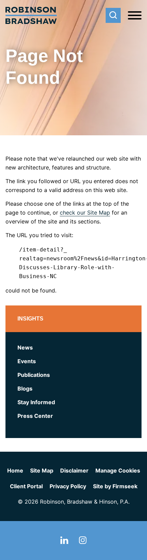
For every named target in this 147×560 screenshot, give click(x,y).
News (25, 347)
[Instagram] (83, 541)
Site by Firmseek (115, 486)
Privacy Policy (68, 486)
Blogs (24, 388)
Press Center (35, 415)
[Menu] (134, 16)
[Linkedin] (64, 541)
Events (26, 361)
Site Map (41, 470)
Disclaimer (74, 470)
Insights (30, 319)
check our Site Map (85, 212)
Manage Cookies (117, 470)
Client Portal (26, 486)
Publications (33, 374)
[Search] (113, 15)
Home (15, 470)
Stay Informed (36, 402)
